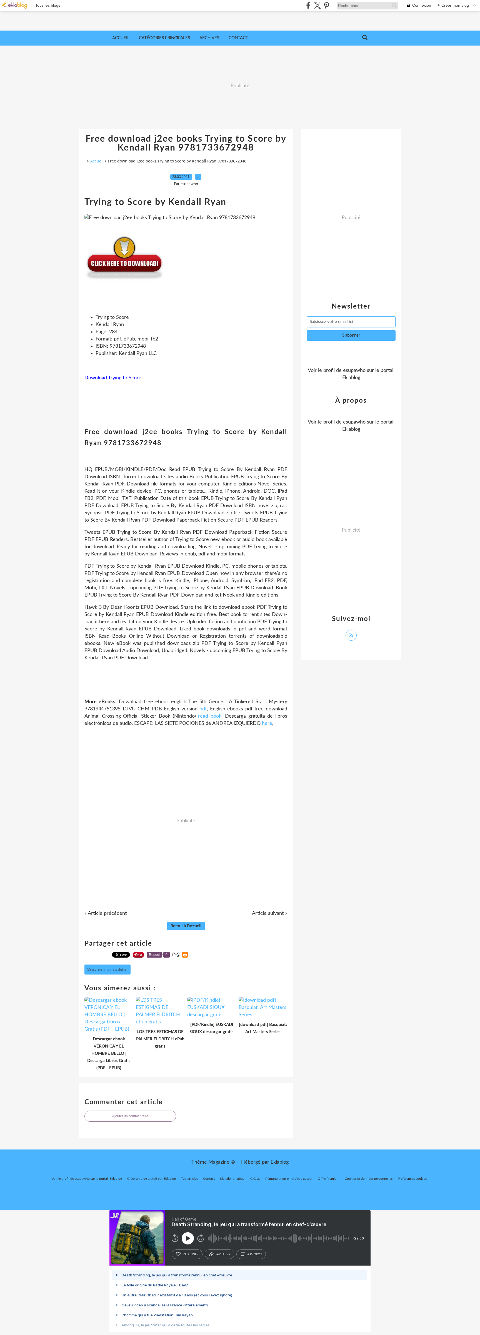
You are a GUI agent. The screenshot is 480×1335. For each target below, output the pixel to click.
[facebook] (308, 5)
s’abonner (190, 1254)
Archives (209, 38)
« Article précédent (105, 913)
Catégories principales (164, 38)
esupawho (354, 370)
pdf (203, 709)
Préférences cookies (412, 1178)
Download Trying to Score (112, 377)
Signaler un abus (232, 1178)
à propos (254, 1254)
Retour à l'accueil (186, 926)
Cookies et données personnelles (368, 1178)
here (267, 723)
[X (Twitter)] (317, 5)
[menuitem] (121, 38)
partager (223, 1254)
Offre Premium (328, 1178)
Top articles (189, 1178)
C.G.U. (255, 1178)
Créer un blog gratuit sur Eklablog (151, 1178)
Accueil (120, 38)
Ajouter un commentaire (130, 1116)
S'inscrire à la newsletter (107, 969)
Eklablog (280, 1162)
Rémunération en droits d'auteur (288, 1178)
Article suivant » (269, 913)
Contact (238, 38)
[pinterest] (326, 5)
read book (209, 716)
